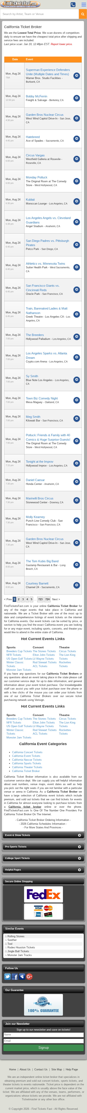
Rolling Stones (15, 936)
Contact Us (41, 1069)
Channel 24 (32, 587)
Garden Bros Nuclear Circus (45, 114)
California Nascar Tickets (27, 759)
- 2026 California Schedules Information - (43, 823)
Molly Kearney (35, 517)
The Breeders (35, 335)
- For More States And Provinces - (43, 827)
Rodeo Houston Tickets (21, 947)
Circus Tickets (67, 651)
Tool (9, 943)
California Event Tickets (26, 755)
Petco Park (32, 249)
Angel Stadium (34, 226)
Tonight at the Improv (39, 461)
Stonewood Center (36, 502)
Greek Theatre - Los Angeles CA (45, 316)
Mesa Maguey (34, 402)
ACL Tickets (40, 666)
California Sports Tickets (26, 763)
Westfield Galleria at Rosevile (43, 159)
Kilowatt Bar (33, 420)
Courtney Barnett (37, 583)
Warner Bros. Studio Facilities (43, 78)
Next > (56, 599)
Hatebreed (33, 137)
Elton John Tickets (44, 654)
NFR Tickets (13, 654)
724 (47, 599)
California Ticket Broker (63, 606)
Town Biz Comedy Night (42, 398)
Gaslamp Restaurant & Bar (41, 565)
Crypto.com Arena (36, 361)
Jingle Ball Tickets (18, 951)
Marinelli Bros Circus (39, 498)
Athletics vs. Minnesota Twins (45, 263)
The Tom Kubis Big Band (42, 561)
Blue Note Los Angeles (39, 380)
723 (40, 599)
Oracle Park (33, 293)
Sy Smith (32, 376)
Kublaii (30, 199)
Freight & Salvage (36, 100)
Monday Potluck (36, 177)
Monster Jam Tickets (18, 669)
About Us (25, 1069)
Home (12, 1069)
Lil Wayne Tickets (43, 658)
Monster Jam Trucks (19, 955)
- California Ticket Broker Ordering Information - (43, 819)
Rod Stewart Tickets (45, 662)
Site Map (56, 1069)
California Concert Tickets (27, 752)
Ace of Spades (34, 140)
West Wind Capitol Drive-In (41, 118)
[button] (43, 835)
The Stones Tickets (44, 651)
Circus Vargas (35, 155)
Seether (12, 939)
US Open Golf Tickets (19, 658)
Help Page (72, 1069)
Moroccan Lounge (36, 203)
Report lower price (61, 44)
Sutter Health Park (37, 267)
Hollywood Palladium (38, 338)
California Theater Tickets (27, 767)
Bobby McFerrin (36, 96)
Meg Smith (33, 416)
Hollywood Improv (36, 465)
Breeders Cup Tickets (19, 651)
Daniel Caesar (35, 480)
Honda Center (34, 483)
